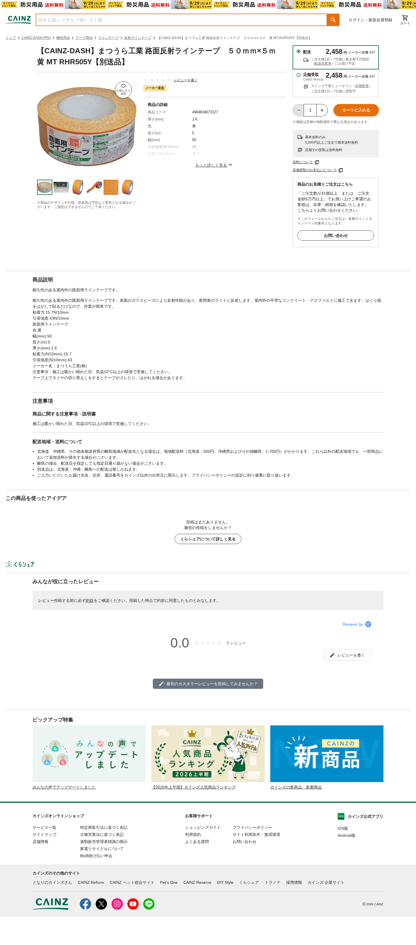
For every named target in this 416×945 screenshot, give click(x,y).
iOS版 (343, 828)
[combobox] (177, 20)
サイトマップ (44, 834)
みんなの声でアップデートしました (64, 787)
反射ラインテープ (137, 38)
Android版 (346, 835)
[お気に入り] (123, 89)
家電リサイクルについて (102, 848)
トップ (11, 38)
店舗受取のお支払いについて (315, 170)
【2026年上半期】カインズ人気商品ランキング (193, 787)
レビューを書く (186, 80)
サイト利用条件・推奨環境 (256, 834)
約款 (90, 600)
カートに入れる (356, 110)
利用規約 (193, 834)
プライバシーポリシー (252, 827)
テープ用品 (84, 38)
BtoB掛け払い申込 (96, 855)
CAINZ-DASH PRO (36, 38)
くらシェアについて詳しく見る (208, 539)
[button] (333, 20)
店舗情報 (40, 841)
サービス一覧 (44, 827)
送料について (303, 162)
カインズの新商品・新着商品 (296, 787)
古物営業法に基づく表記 (102, 834)
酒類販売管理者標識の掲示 (104, 841)
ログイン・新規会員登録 (370, 20)
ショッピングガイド (203, 827)
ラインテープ (108, 38)
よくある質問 (197, 841)
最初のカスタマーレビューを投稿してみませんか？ (212, 683)
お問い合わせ (336, 235)
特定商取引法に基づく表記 (104, 827)
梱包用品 (63, 38)
